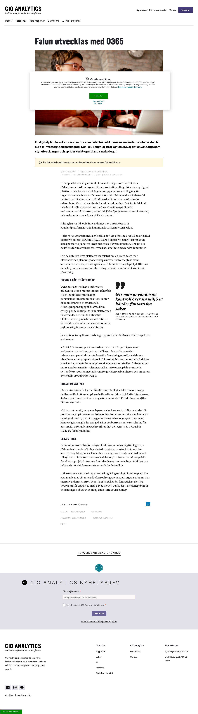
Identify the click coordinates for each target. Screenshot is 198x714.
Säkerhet (100, 668)
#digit (64, 524)
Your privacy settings (11, 712)
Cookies (9, 695)
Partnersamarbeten (158, 10)
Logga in (186, 10)
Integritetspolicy (23, 695)
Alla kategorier (73, 20)
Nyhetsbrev (141, 10)
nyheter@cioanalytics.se (176, 651)
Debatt (8, 20)
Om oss (172, 10)
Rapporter (100, 651)
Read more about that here (130, 87)
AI (97, 662)
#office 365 (96, 512)
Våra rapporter (37, 20)
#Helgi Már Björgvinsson (73, 518)
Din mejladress (71, 591)
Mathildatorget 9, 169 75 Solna (176, 659)
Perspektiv (21, 20)
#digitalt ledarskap (103, 518)
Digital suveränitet (104, 673)
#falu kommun (78, 512)
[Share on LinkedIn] (148, 504)
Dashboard (53, 20)
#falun (64, 512)
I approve (98, 96)
